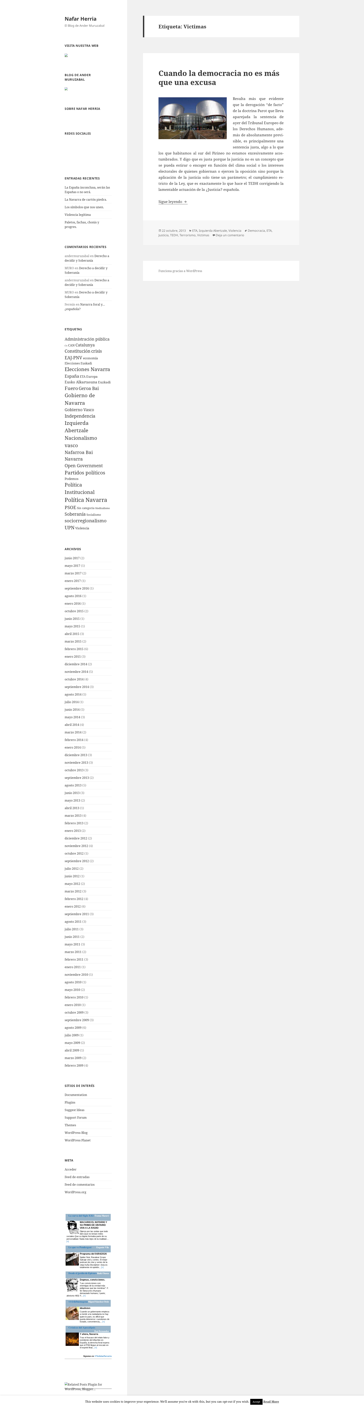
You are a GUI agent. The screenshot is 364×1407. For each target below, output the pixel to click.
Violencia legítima (78, 215)
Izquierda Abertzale (213, 231)
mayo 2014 (72, 717)
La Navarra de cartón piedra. (86, 199)
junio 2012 (72, 876)
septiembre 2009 (77, 1020)
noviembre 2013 (76, 762)
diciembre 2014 (76, 664)
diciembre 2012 (76, 838)
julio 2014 (72, 702)
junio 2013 (72, 793)
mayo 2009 (72, 1043)
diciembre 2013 (76, 755)
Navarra (74, 459)
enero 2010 (73, 1005)
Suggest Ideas (74, 1110)
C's (66, 345)
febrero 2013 (74, 823)
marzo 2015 (73, 641)
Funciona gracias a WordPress (180, 271)
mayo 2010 (72, 990)
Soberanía (75, 514)
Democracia (256, 231)
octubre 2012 (74, 853)
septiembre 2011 (77, 914)
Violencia (82, 528)
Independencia (80, 416)
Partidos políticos (85, 472)
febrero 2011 (74, 959)
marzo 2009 (73, 1058)
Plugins (70, 1102)
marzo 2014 (73, 732)
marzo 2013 (73, 815)
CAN (71, 345)
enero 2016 (73, 603)
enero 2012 (73, 906)
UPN (70, 527)
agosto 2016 (73, 596)
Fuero (71, 388)
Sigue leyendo (173, 201)
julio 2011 (72, 929)
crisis (96, 351)
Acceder (71, 1169)
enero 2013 (73, 831)
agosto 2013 (73, 785)
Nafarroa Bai (79, 452)
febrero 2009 (74, 1065)
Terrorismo (188, 235)
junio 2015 (72, 619)
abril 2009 (72, 1050)
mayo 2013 (72, 800)
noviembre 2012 (76, 846)
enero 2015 (73, 656)
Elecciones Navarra (87, 369)
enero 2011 (73, 967)
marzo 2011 (73, 952)
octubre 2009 (74, 1012)
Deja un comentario (230, 235)
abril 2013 (72, 808)
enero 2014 (73, 747)
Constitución (77, 351)
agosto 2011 (73, 922)
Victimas (203, 235)
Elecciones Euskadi (78, 363)
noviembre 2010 (76, 975)
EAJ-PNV (73, 358)
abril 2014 (72, 725)
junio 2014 (72, 709)
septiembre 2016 (77, 588)
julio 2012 (72, 869)
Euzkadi (104, 382)
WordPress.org (75, 1192)
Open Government (84, 466)
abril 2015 (72, 634)
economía (90, 358)
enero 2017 (73, 581)
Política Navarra (86, 500)
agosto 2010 (73, 982)
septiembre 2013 (77, 778)
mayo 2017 (72, 566)
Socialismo (93, 514)
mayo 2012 (72, 884)
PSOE (70, 507)
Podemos (71, 479)
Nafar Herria (80, 18)
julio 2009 (72, 1035)
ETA (83, 376)
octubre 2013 (74, 770)
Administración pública (87, 339)
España (72, 376)
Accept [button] (256, 1401)
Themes (70, 1125)
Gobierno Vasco (79, 409)
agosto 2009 (73, 1028)
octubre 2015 (74, 611)
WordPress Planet (78, 1140)
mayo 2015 (72, 626)
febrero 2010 (74, 997)
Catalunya (85, 345)
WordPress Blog (76, 1133)
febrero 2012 (74, 899)
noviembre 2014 (76, 672)
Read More (271, 1401)
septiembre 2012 (77, 861)
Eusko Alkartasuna (81, 382)
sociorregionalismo (86, 521)
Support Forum (76, 1117)
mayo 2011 (72, 944)
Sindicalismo (102, 508)
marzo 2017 (73, 573)
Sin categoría (85, 508)
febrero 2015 (74, 649)
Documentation (76, 1095)
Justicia (163, 235)
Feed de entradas (77, 1177)
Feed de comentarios (80, 1184)
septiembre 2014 (77, 687)
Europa (92, 376)
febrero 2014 (74, 740)
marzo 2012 (73, 891)
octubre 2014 (74, 679)
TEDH (174, 235)
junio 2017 (72, 558)
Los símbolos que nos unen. (84, 207)
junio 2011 (72, 937)
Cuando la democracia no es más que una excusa (218, 77)
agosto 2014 (73, 694)
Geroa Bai (89, 388)
